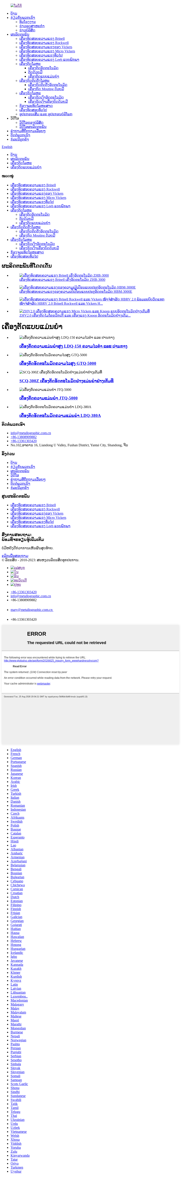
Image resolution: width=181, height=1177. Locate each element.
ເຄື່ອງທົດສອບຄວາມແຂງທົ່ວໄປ (41, 55)
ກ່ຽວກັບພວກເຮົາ (23, 17)
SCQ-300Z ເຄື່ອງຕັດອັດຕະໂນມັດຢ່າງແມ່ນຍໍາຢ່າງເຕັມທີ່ (66, 380)
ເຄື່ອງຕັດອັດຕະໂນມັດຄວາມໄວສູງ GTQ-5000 (57, 363)
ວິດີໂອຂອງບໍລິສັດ (31, 122)
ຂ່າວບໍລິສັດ (27, 30)
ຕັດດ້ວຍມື (35, 72)
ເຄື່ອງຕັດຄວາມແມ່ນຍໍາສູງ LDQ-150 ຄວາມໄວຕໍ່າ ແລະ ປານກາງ (73, 346)
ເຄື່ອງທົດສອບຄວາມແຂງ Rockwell (44, 43)
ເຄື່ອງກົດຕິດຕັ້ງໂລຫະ (34, 80)
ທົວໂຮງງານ (27, 22)
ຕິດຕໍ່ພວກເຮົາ (20, 135)
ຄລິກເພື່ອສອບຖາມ (15, 556)
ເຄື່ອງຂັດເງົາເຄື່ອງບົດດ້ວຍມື (48, 101)
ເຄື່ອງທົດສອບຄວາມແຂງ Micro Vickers (47, 51)
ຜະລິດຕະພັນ (20, 34)
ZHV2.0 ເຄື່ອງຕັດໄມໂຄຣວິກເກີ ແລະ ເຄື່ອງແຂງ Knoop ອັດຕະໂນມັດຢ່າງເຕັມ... (75, 315)
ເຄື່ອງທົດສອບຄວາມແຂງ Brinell (42, 38)
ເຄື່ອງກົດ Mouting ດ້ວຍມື (46, 89)
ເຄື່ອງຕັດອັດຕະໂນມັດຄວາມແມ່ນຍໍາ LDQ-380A (60, 415)
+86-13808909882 (24, 437)
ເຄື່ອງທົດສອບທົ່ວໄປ (33, 110)
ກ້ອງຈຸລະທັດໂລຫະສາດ (36, 106)
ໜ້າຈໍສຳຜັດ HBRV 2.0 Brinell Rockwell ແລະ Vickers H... (61, 303)
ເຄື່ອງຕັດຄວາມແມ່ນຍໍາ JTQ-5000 (48, 398)
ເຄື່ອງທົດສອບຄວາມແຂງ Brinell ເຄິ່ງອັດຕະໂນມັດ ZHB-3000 (62, 279)
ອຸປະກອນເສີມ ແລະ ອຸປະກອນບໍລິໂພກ (45, 114)
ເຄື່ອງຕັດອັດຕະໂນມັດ (43, 68)
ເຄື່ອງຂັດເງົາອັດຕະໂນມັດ (46, 97)
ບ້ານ (14, 13)
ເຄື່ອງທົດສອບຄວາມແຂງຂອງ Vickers (45, 47)
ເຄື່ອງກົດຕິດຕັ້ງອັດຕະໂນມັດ (47, 85)
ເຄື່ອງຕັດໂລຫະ (30, 64)
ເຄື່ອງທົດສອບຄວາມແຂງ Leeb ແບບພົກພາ (49, 59)
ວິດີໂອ (15, 475)
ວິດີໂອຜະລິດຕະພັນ (33, 127)
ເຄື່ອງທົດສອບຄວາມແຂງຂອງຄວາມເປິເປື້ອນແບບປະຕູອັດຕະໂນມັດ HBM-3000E (75, 291)
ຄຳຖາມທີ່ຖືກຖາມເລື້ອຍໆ (28, 131)
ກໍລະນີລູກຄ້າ (20, 139)
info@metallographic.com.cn (31, 433)
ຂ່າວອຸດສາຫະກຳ (32, 26)
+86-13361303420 (24, 441)
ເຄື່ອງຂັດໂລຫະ (30, 93)
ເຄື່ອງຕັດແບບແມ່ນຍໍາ (43, 76)
